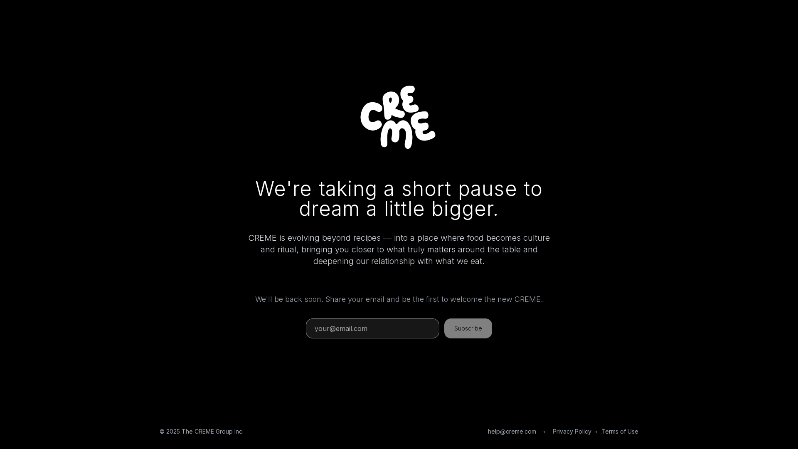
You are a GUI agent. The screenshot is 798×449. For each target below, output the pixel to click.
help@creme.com (512, 431)
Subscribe (468, 328)
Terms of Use (619, 431)
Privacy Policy (572, 431)
